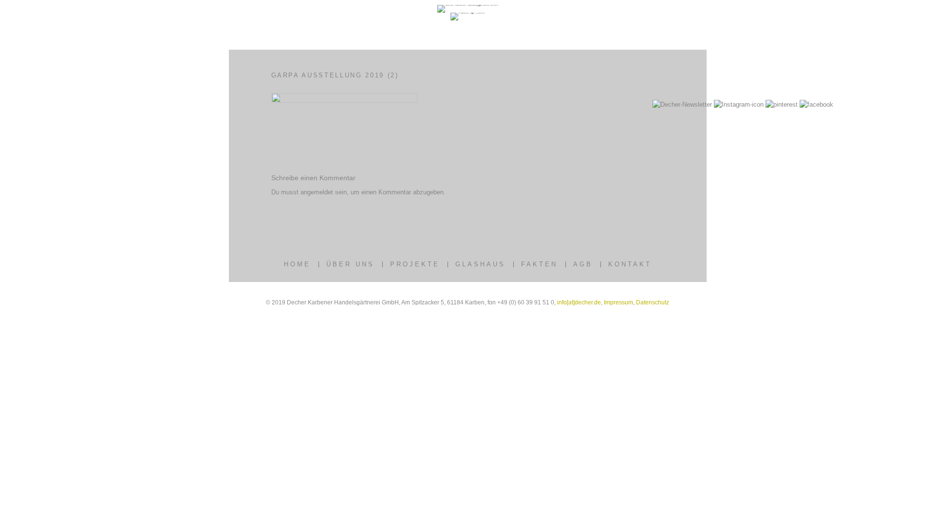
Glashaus (480, 264)
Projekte (415, 264)
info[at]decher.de (579, 302)
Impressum (618, 302)
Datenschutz (652, 302)
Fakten (539, 264)
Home (297, 264)
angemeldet (316, 192)
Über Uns (350, 264)
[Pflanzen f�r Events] (467, 12)
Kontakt (630, 264)
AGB (583, 264)
